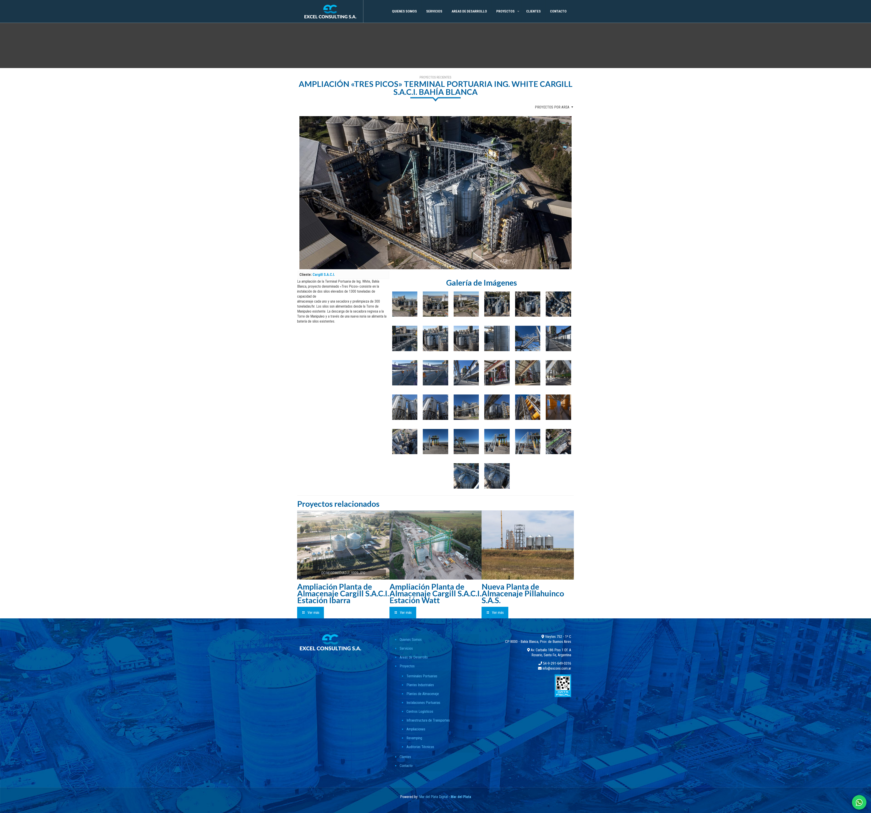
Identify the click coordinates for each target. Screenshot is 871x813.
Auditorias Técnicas (420, 747)
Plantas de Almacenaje (422, 694)
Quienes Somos (411, 639)
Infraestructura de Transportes (428, 720)
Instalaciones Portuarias (423, 702)
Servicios (406, 648)
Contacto (406, 766)
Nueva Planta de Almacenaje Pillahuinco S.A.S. (523, 593)
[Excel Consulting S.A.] (330, 11)
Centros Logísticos (419, 711)
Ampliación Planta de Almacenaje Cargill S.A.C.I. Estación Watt (435, 593)
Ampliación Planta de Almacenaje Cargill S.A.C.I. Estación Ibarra (343, 593)
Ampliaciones (415, 729)
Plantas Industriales (420, 685)
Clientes (405, 757)
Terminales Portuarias (421, 676)
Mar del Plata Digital (433, 797)
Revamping (414, 738)
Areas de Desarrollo (414, 657)
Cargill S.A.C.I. (324, 274)
